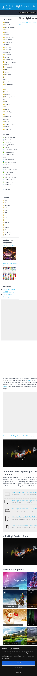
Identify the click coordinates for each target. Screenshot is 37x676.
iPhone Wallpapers (10, 162)
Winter (7, 126)
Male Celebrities (9, 82)
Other (6, 102)
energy (5, 387)
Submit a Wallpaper (10, 177)
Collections (8, 54)
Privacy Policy (9, 172)
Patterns (7, 104)
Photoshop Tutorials (11, 169)
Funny (6, 69)
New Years (8, 94)
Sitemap (7, 174)
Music (6, 92)
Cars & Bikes (8, 40)
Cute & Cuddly (9, 59)
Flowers (7, 64)
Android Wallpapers (10, 137)
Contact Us (8, 142)
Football (7, 235)
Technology (8, 112)
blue (6, 210)
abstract (7, 220)
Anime (7, 30)
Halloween (8, 74)
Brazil (6, 230)
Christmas (8, 47)
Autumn (7, 35)
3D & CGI (7, 22)
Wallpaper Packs (9, 124)
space (6, 217)
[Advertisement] (18, 319)
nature (7, 222)
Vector (7, 122)
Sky (6, 200)
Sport (20, 24)
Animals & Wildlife (10, 27)
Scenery (7, 227)
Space (6, 107)
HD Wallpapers (9, 152)
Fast (6, 212)
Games (7, 72)
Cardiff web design (9, 289)
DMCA (7, 147)
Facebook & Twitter (11, 150)
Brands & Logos (9, 37)
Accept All (18, 662)
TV (5, 114)
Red (6, 202)
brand (30, 380)
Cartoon (7, 205)
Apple (6, 32)
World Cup (8, 129)
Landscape (8, 225)
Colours (7, 57)
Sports (7, 109)
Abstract (7, 25)
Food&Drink (8, 67)
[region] (18, 661)
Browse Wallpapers (10, 140)
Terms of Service (10, 179)
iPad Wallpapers (9, 159)
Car (6, 207)
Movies (7, 89)
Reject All (18, 672)
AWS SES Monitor (8, 292)
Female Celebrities (10, 62)
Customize (18, 667)
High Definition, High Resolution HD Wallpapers (18, 7)
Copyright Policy (9, 145)
